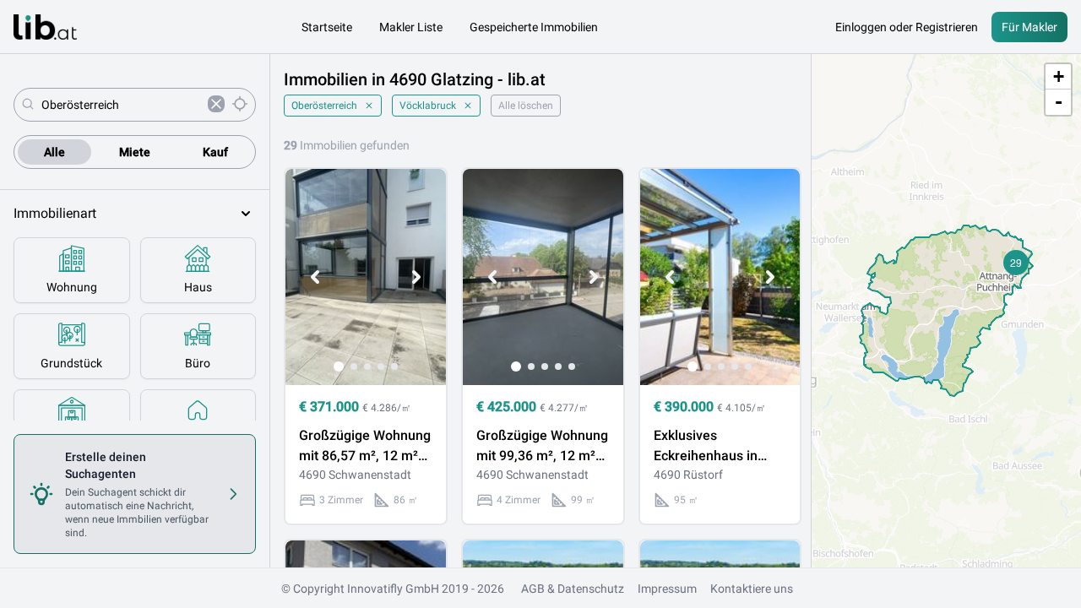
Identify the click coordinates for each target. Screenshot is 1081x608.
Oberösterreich (324, 105)
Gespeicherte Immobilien (534, 27)
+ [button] (1058, 76)
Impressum (667, 588)
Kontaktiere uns (751, 588)
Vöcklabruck (427, 105)
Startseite (326, 27)
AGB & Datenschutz (572, 588)
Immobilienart (55, 213)
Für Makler (1029, 27)
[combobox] (121, 104)
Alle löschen (525, 105)
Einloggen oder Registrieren (906, 27)
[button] (1016, 262)
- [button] (1058, 101)
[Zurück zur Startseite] (45, 27)
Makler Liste (411, 27)
